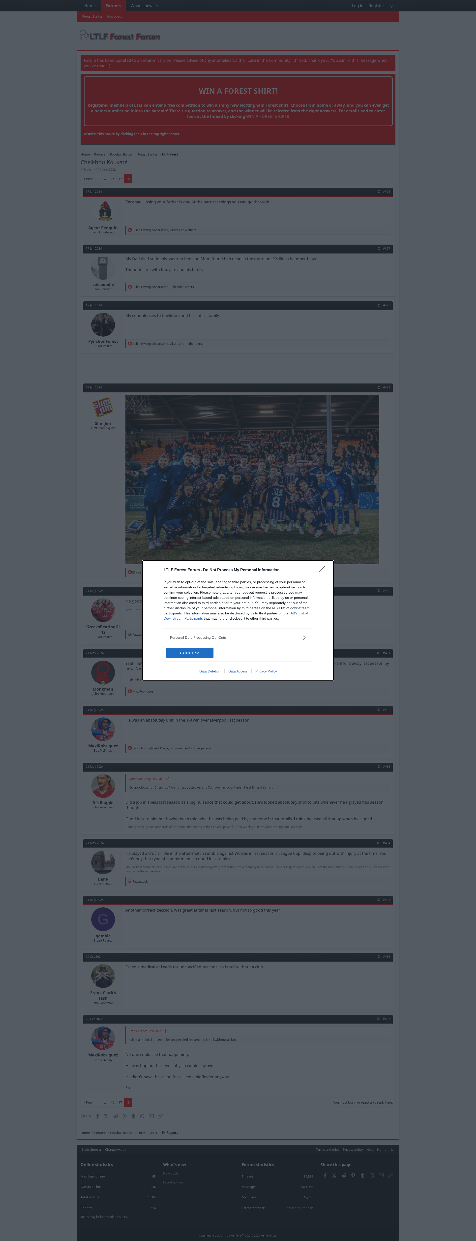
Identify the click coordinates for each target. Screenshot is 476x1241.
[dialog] (238, 621)
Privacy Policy (266, 671)
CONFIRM (190, 653)
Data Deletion (210, 671)
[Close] (323, 570)
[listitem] (238, 637)
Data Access (238, 671)
